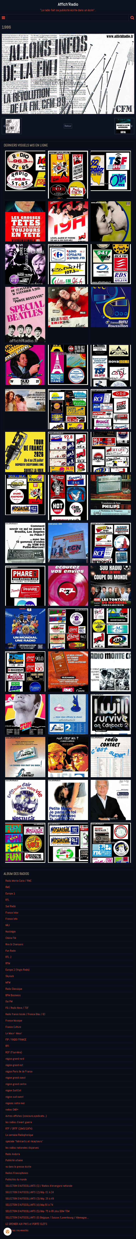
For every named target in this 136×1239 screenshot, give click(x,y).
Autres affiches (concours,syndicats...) (26, 1116)
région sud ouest (14, 1097)
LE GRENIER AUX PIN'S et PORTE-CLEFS (26, 1224)
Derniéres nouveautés (17, 1230)
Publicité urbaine (14, 1160)
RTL (7, 900)
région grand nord (14, 1058)
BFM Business (13, 995)
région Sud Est (13, 1090)
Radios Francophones (16, 1173)
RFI (7, 1046)
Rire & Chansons (14, 944)
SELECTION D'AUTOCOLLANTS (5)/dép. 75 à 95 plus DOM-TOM (37, 1211)
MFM (7, 982)
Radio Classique (13, 989)
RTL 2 (8, 957)
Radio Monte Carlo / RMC (18, 880)
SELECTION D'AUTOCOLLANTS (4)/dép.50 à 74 (29, 1205)
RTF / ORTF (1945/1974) (18, 1128)
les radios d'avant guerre (18, 1122)
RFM (7, 963)
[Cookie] (8, 1232)
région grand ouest (15, 1077)
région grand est (14, 1065)
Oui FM (9, 1001)
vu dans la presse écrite (18, 1166)
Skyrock (9, 976)
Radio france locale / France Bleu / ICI (25, 1014)
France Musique (13, 1020)
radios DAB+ (11, 1109)
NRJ (7, 925)
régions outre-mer (15, 1103)
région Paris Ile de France (18, 1071)
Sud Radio (10, 906)
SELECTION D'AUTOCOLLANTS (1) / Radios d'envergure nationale (38, 1186)
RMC (7, 887)
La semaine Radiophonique (19, 1135)
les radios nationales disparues (22, 1147)
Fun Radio (10, 951)
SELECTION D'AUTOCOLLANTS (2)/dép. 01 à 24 (29, 1192)
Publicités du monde (16, 1179)
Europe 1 (10, 893)
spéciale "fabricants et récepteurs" (24, 1141)
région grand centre (15, 1084)
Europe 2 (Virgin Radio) (17, 969)
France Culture (13, 1027)
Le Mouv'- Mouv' (13, 1033)
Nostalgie (10, 931)
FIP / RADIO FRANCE (15, 1039)
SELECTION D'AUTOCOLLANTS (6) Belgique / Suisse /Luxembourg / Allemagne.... (47, 1217)
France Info (11, 919)
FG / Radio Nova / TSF (17, 1008)
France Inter (11, 912)
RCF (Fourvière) (13, 1052)
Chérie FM (10, 938)
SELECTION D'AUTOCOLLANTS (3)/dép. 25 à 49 (29, 1198)
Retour (68, 125)
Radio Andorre (12, 1154)
